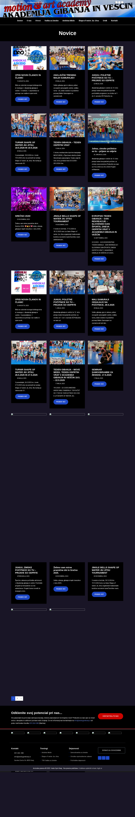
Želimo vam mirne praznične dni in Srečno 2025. (65, 570)
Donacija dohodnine (111, 750)
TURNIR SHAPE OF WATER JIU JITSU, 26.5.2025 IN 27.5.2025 (26, 372)
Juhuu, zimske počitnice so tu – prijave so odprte (104, 149)
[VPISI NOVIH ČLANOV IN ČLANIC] (28, 58)
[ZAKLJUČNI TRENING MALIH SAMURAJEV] (67, 58)
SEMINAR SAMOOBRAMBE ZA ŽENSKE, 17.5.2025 (102, 372)
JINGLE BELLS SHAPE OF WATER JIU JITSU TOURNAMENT (67, 219)
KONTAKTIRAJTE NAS (110, 716)
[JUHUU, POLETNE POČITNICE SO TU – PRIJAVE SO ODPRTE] (105, 58)
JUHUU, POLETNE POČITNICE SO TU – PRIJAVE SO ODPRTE (103, 78)
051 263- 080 (18, 2)
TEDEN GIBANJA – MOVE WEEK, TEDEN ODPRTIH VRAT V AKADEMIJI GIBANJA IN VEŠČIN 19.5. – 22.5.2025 (66, 375)
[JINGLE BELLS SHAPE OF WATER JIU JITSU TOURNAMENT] (67, 199)
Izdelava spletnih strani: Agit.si (90, 768)
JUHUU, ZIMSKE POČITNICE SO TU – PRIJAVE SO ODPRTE (26, 570)
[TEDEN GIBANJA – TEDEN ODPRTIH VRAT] (67, 125)
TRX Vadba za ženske (49, 760)
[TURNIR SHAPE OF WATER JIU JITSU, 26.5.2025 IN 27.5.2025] (28, 352)
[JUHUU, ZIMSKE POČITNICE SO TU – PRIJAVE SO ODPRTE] (28, 475)
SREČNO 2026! (23, 216)
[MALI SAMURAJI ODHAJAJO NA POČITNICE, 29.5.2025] (105, 282)
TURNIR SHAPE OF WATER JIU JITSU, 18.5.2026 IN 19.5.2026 (26, 145)
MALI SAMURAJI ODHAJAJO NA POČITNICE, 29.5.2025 (103, 302)
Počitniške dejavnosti (77, 760)
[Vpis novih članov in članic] (67, 670)
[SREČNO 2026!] (28, 199)
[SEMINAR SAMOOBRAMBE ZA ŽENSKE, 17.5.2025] (105, 352)
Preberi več (22, 99)
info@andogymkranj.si (35, 2)
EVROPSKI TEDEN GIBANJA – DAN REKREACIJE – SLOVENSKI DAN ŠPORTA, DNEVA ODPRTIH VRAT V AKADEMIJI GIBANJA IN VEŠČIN (104, 225)
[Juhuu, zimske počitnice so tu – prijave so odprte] (105, 127)
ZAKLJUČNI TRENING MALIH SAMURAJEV (64, 76)
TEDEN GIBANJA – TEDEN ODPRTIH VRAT (67, 143)
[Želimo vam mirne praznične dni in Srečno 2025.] (67, 475)
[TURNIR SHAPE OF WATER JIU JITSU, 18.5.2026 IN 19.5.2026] (28, 125)
